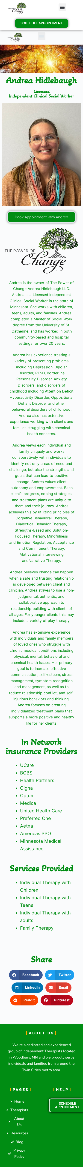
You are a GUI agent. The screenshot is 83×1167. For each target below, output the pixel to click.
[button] (62, 7)
